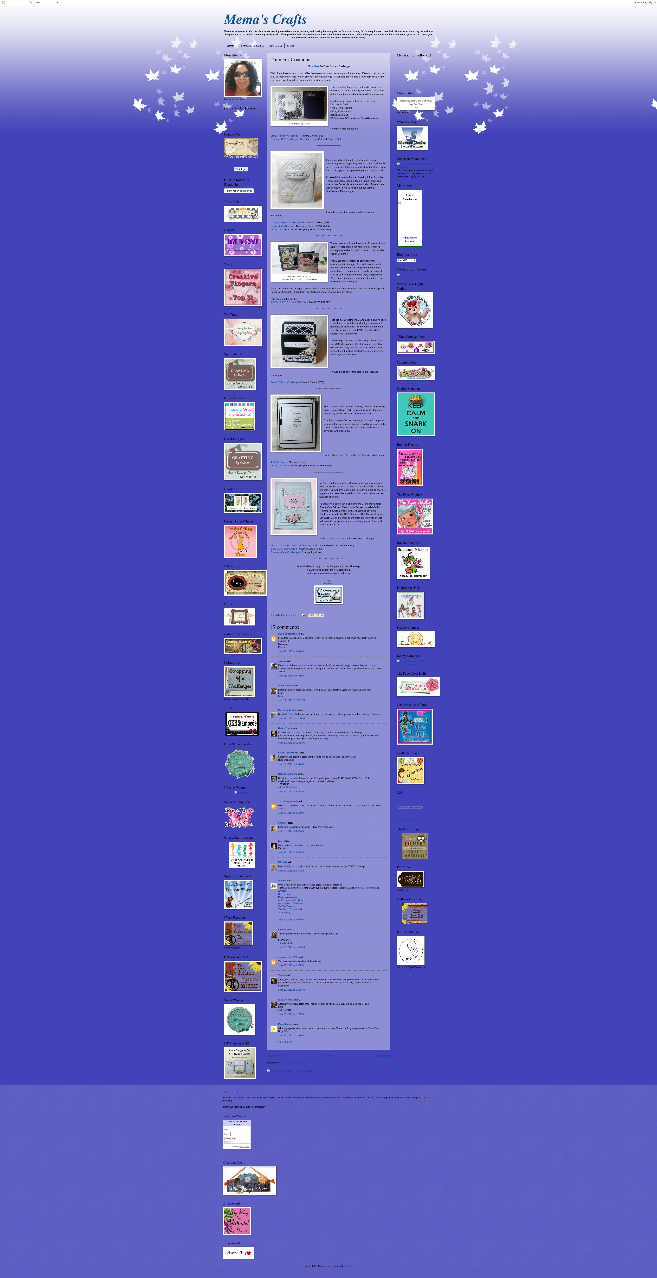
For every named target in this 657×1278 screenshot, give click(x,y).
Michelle (282, 862)
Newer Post (275, 1056)
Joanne (282, 661)
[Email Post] (303, 615)
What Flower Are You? (410, 239)
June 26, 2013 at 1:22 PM (291, 1014)
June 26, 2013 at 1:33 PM (291, 1035)
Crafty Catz (276, 229)
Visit (405, 820)
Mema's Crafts (265, 18)
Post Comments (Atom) (292, 1062)
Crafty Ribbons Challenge (284, 135)
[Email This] (309, 615)
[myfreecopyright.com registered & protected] (415, 167)
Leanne (282, 929)
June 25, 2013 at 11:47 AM (291, 947)
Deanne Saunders (287, 774)
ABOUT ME (276, 45)
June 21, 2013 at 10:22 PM (291, 700)
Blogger (349, 1266)
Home (329, 1056)
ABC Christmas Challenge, (291, 900)
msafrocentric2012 (288, 957)
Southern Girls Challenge (284, 139)
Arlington (242, 169)
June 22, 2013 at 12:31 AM (291, 742)
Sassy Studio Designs (282, 226)
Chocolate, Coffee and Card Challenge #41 (293, 545)
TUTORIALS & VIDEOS (252, 45)
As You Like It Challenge (367, 888)
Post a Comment (283, 1042)
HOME (230, 45)
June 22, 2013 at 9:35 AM (291, 791)
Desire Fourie (285, 728)
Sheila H (282, 823)
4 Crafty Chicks (278, 462)
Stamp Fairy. (284, 912)
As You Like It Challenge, (290, 903)
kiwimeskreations (287, 633)
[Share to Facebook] (319, 615)
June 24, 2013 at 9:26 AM (291, 870)
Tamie (281, 975)
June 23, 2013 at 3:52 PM (291, 852)
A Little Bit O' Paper (288, 787)
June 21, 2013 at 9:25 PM (291, 675)
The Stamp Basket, (288, 909)
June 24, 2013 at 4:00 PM (291, 919)
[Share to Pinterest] (322, 615)
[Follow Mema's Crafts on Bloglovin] (239, 192)
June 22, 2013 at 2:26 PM (291, 813)
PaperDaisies (285, 1024)
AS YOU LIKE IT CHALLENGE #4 (288, 302)
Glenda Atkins (285, 685)
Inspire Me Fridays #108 (283, 549)
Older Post (383, 1056)
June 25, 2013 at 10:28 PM (291, 990)
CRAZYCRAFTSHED (288, 752)
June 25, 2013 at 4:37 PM (291, 965)
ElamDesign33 (285, 999)
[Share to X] (316, 615)
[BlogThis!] (312, 615)
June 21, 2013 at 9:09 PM (291, 651)
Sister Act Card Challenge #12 (286, 552)
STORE (291, 45)
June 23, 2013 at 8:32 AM (291, 831)
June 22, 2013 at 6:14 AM (291, 764)
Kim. (280, 841)
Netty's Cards (285, 894)
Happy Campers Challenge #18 (287, 222)
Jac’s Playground (287, 801)
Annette (282, 880)
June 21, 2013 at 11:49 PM (291, 718)
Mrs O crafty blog (287, 710)
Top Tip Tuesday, (286, 906)
